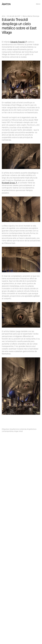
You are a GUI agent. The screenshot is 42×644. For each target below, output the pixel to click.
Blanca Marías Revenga (31, 16)
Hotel (21, 431)
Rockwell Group (8, 182)
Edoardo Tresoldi (17, 42)
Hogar (16, 431)
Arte (3, 16)
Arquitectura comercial (18, 429)
